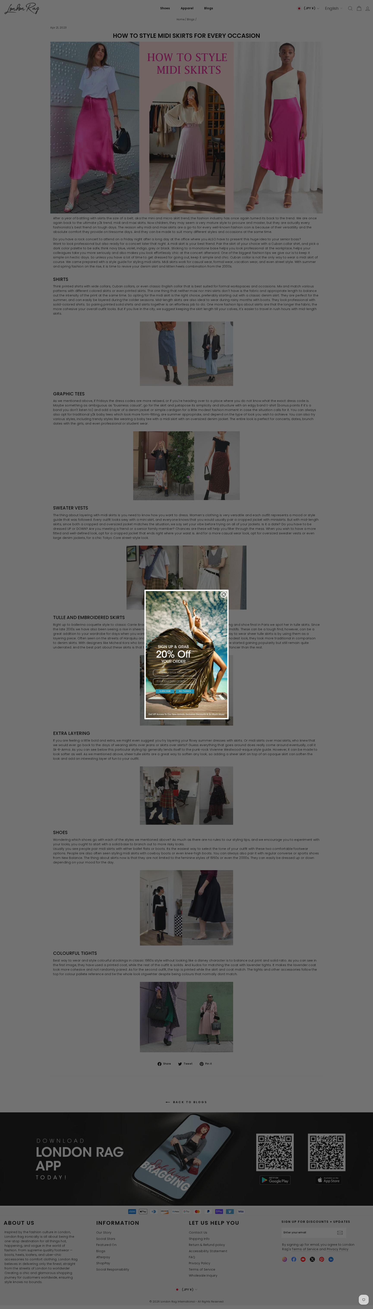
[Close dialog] (223, 594)
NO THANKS (185, 691)
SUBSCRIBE (165, 691)
